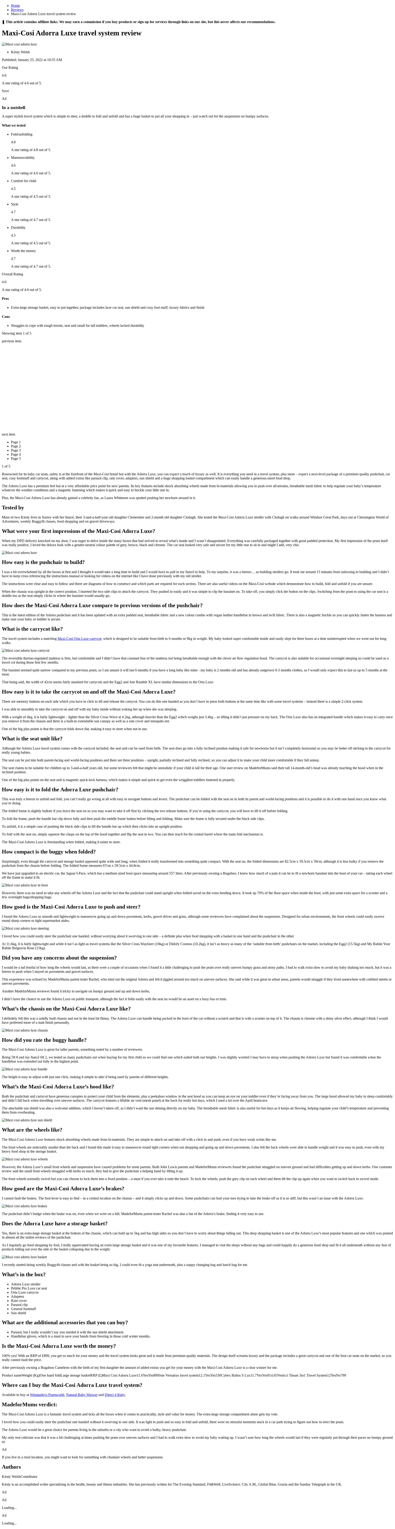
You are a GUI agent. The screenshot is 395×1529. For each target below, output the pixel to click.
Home (15, 6)
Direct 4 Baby (115, 1395)
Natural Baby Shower (82, 1395)
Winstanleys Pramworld (47, 1395)
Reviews (17, 10)
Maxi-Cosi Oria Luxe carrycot (79, 639)
